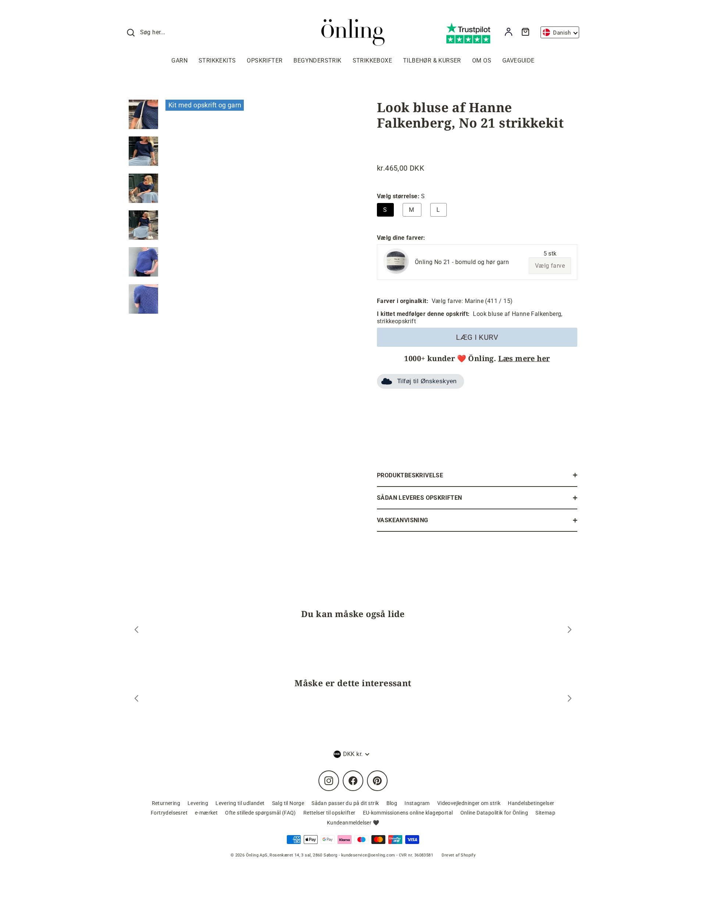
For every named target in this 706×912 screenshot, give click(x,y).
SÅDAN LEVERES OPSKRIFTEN (419, 497)
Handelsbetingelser (531, 803)
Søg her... (152, 32)
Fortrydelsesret (169, 813)
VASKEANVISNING (402, 520)
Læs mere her (524, 358)
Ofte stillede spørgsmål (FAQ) (260, 813)
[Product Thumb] (143, 114)
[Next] (569, 630)
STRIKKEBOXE (372, 60)
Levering (198, 803)
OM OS (481, 60)
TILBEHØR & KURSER (432, 60)
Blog (391, 803)
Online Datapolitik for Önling (494, 813)
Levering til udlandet (239, 803)
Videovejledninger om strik (468, 803)
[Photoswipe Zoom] (255, 210)
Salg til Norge (288, 803)
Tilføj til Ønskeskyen (427, 381)
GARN (179, 60)
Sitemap (545, 813)
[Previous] (136, 630)
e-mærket (206, 813)
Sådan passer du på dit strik (345, 803)
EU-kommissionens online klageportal (408, 813)
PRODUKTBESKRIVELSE (410, 475)
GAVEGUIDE (518, 60)
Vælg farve (550, 265)
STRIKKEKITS (217, 60)
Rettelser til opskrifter (329, 813)
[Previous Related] (136, 699)
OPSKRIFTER (264, 60)
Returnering (166, 803)
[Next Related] (569, 699)
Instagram (417, 803)
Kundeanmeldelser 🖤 (353, 823)
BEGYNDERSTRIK (317, 60)
